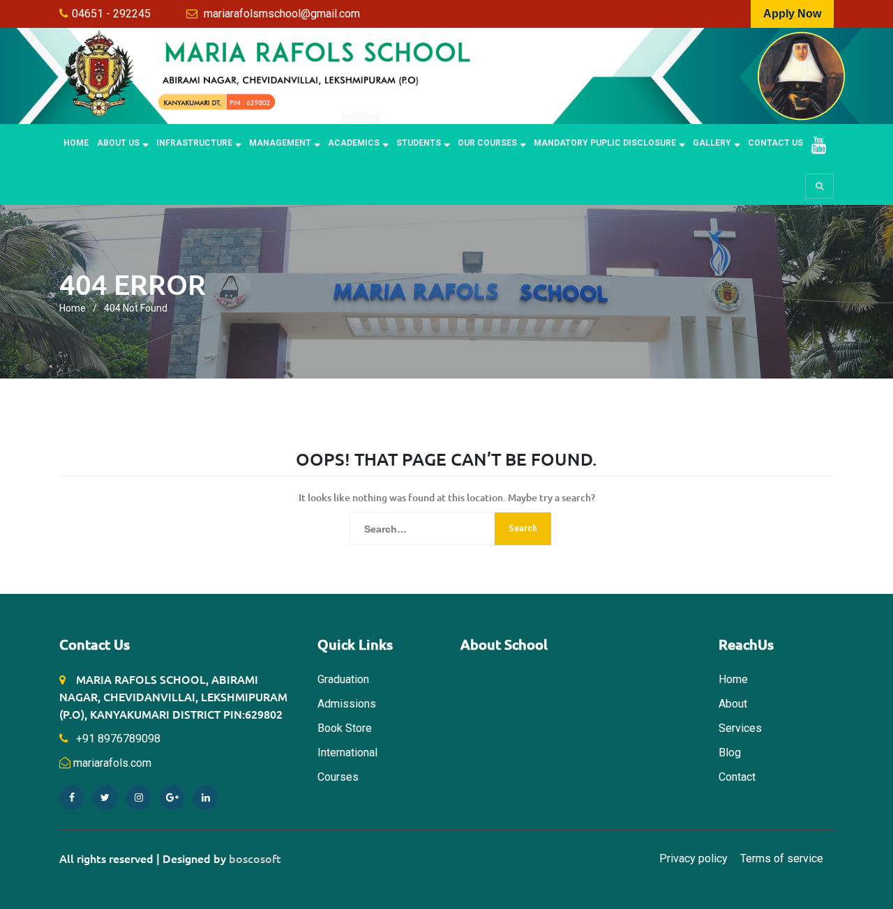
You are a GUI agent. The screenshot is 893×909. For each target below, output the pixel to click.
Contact (737, 777)
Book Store (344, 728)
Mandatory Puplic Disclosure (605, 143)
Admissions (346, 703)
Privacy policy (693, 858)
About (733, 703)
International (347, 752)
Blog (730, 752)
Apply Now (792, 14)
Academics (354, 143)
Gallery (712, 143)
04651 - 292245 (111, 13)
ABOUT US (118, 143)
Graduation (343, 679)
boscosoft (255, 858)
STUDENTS (418, 143)
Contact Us (775, 143)
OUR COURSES (487, 143)
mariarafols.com (112, 763)
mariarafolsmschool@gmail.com (282, 13)
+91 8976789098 (116, 738)
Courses (338, 777)
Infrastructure (194, 143)
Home (76, 143)
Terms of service (781, 858)
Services (740, 728)
